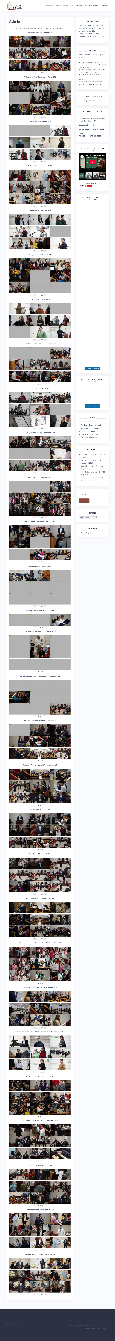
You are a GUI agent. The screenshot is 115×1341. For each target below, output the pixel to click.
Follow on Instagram (93, 368)
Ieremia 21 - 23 (97, 101)
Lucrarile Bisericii (62, 5)
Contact (104, 5)
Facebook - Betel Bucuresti (91, 425)
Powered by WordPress (14, 1325)
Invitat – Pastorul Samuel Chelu (92, 478)
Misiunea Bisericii (76, 5)
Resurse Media (94, 5)
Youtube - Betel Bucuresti (90, 422)
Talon (32, 1325)
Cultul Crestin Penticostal (90, 431)
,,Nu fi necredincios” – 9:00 (90, 454)
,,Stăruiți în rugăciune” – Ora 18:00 (93, 466)
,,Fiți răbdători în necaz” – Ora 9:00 (93, 472)
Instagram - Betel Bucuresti (91, 428)
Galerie (88, 1325)
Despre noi (49, 5)
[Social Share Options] (81, 228)
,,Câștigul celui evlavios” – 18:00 (92, 460)
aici (63, 28)
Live (86, 5)
